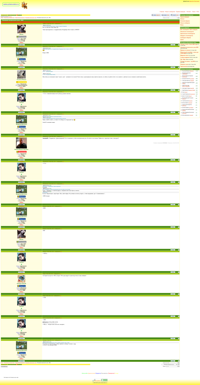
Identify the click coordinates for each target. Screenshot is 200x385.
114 (61, 206)
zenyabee (191, 107)
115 (61, 228)
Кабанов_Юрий (192, 90)
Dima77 (184, 98)
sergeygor (193, 94)
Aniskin (184, 110)
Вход (193, 1)
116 (61, 251)
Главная (162, 11)
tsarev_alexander (186, 86)
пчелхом (184, 113)
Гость (190, 1)
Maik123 (21, 23)
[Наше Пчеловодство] (15, 8)
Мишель (10, 16)
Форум (2, 17)
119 (61, 317)
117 (60, 273)
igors (186, 92)
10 (19, 15)
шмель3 (190, 102)
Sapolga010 (21, 46)
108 (63, 68)
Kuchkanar (21, 136)
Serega (190, 100)
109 (63, 91)
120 (61, 340)
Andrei (184, 83)
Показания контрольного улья (30, 17)
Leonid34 (21, 91)
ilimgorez (184, 105)
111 (63, 136)
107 (63, 46)
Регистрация (196, 1)
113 (63, 183)
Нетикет (189, 11)
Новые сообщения (170, 11)
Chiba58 (192, 80)
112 (63, 161)
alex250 (192, 88)
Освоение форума (185, 21)
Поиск (194, 11)
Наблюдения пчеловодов (20, 17)
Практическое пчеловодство (9, 17)
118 (60, 295)
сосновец (21, 273)
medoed (191, 115)
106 (61, 23)
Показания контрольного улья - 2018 (43, 17)
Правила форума (180, 11)
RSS (198, 11)
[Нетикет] (173, 67)
